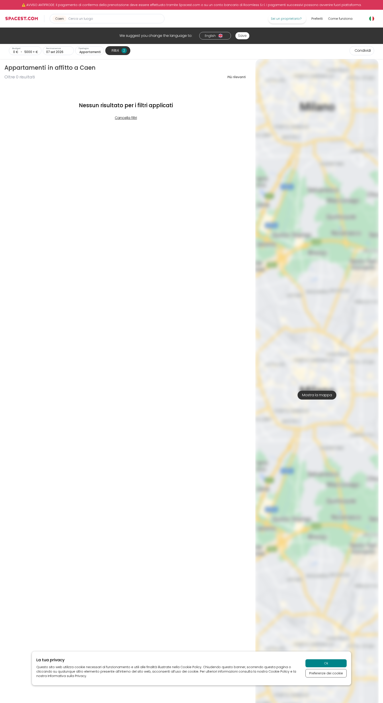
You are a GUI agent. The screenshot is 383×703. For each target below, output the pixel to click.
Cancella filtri (126, 117)
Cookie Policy (190, 667)
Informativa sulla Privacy (67, 676)
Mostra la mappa (317, 395)
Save (242, 35)
